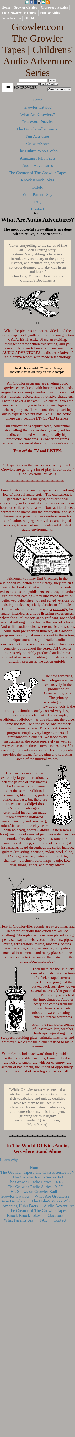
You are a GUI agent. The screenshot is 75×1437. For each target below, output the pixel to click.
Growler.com (37, 49)
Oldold (29, 18)
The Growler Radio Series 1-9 (37, 1177)
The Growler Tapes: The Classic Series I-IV (37, 1172)
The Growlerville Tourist (19, 13)
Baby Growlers (13, 1201)
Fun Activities (50, 13)
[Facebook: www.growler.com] (31, 2)
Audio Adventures (37, 165)
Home (6, 7)
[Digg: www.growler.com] (35, 2)
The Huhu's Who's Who (38, 151)
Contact (37, 209)
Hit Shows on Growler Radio (35, 1191)
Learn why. (9, 1159)
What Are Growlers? (37, 114)
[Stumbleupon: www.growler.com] (43, 2)
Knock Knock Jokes (37, 180)
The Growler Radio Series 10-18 (35, 1182)
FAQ (37, 201)
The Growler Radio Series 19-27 (35, 1186)
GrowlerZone (11, 18)
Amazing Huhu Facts (37, 158)
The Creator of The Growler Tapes (38, 172)
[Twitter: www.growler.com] (27, 2)
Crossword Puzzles (54, 7)
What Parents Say (37, 194)
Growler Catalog (25, 7)
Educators (54, 1215)
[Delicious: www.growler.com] (39, 2)
